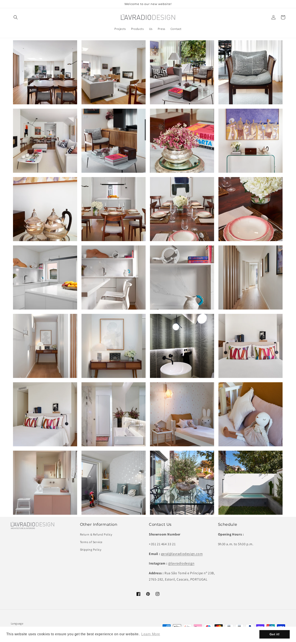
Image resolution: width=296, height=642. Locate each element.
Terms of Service (91, 542)
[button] (15, 17)
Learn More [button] (150, 634)
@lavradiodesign (181, 563)
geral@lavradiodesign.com (182, 554)
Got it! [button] (275, 634)
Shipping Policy (90, 550)
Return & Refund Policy (96, 534)
